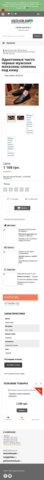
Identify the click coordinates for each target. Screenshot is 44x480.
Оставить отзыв (13, 365)
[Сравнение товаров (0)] (12, 14)
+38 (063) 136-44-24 (10, 437)
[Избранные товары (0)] (9, 14)
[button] (39, 14)
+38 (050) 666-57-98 (10, 441)
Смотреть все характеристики (14, 219)
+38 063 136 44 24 (22, 27)
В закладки (14, 199)
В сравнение (33, 199)
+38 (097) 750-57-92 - (11, 439)
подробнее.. (7, 178)
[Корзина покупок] (15, 14)
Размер (7, 184)
